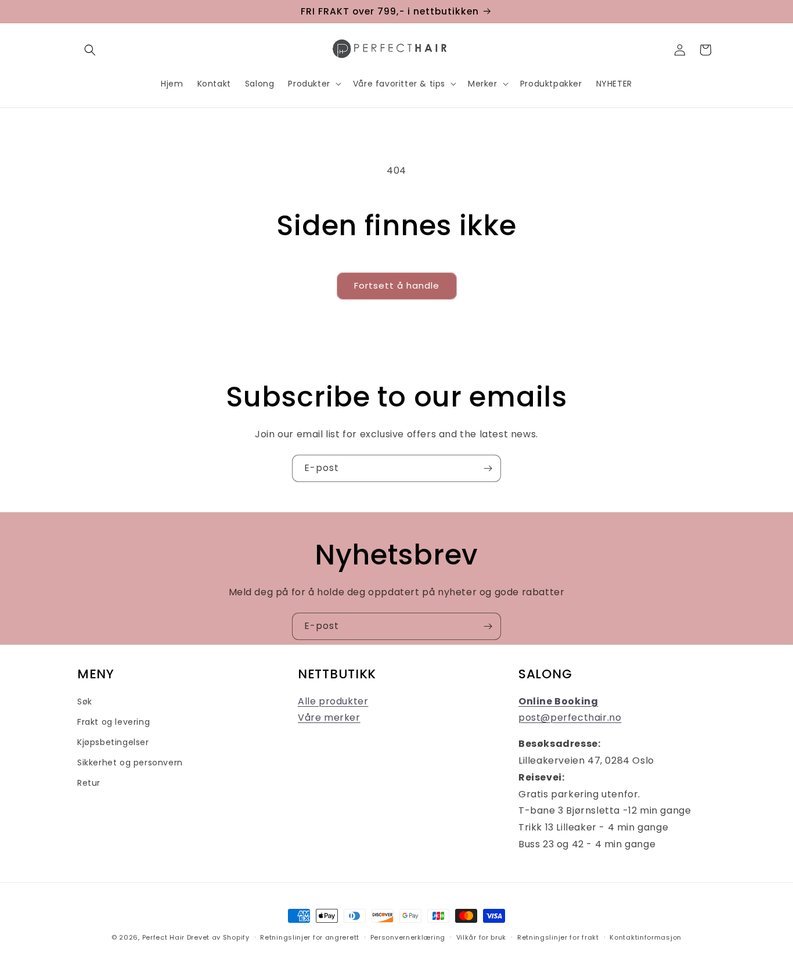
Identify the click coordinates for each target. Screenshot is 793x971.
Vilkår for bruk (481, 937)
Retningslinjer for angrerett (309, 937)
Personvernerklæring (407, 937)
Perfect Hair (163, 937)
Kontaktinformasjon (646, 937)
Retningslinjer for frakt (558, 937)
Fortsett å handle (396, 285)
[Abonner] (487, 468)
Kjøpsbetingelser (113, 742)
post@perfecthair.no (569, 717)
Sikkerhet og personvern (130, 762)
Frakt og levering (113, 722)
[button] (90, 50)
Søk (84, 701)
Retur (88, 783)
